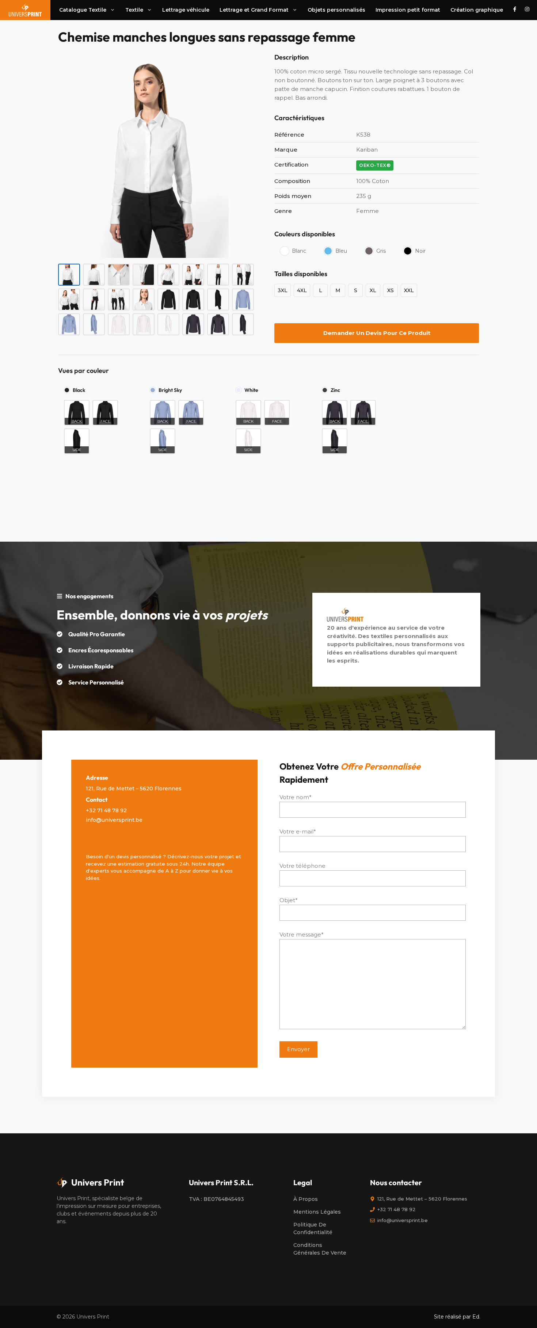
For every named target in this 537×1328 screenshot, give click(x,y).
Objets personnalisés (336, 10)
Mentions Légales (317, 1212)
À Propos (305, 1199)
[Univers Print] (25, 10)
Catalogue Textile (82, 10)
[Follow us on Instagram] (527, 10)
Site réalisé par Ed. (457, 1316)
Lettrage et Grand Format (254, 10)
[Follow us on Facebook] (514, 10)
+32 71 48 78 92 (106, 810)
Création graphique (476, 10)
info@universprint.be (114, 820)
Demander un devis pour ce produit (376, 332)
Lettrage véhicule (185, 10)
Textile (134, 10)
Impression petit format (408, 10)
